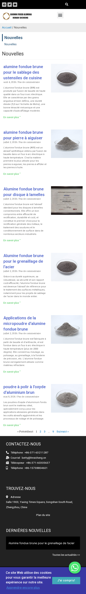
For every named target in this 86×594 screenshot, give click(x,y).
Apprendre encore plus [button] (23, 588)
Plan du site (43, 515)
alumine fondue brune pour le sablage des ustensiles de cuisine (23, 72)
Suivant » (63, 431)
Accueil (6, 27)
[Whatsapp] (74, 567)
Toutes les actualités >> (66, 554)
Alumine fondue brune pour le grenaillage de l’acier (23, 261)
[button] (60, 15)
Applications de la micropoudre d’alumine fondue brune (24, 324)
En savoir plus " (12, 117)
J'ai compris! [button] (66, 580)
